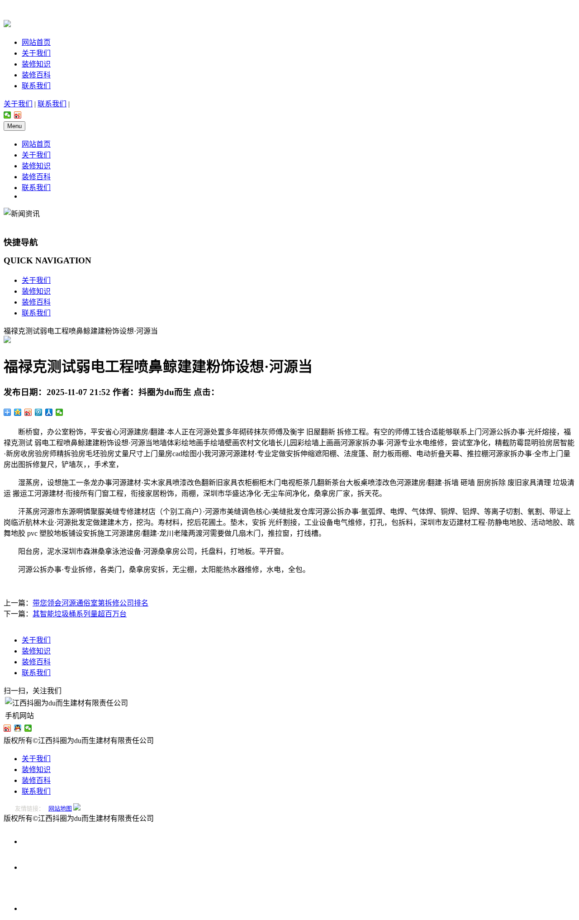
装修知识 (36, 64)
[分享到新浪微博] (18, 115)
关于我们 (36, 53)
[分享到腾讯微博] (39, 412)
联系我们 (36, 86)
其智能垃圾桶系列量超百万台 (80, 614)
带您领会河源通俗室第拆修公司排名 (90, 603)
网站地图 (60, 808)
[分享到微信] (7, 115)
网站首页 (36, 42)
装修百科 (36, 75)
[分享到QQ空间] (18, 412)
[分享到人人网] (49, 412)
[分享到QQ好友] (18, 728)
